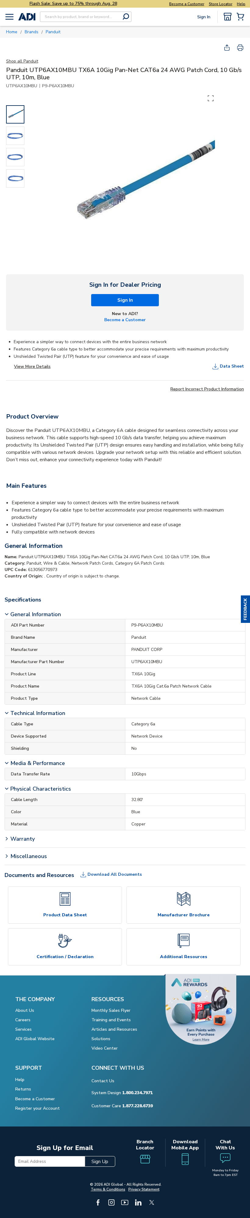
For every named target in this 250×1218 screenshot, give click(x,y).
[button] (245, 609)
